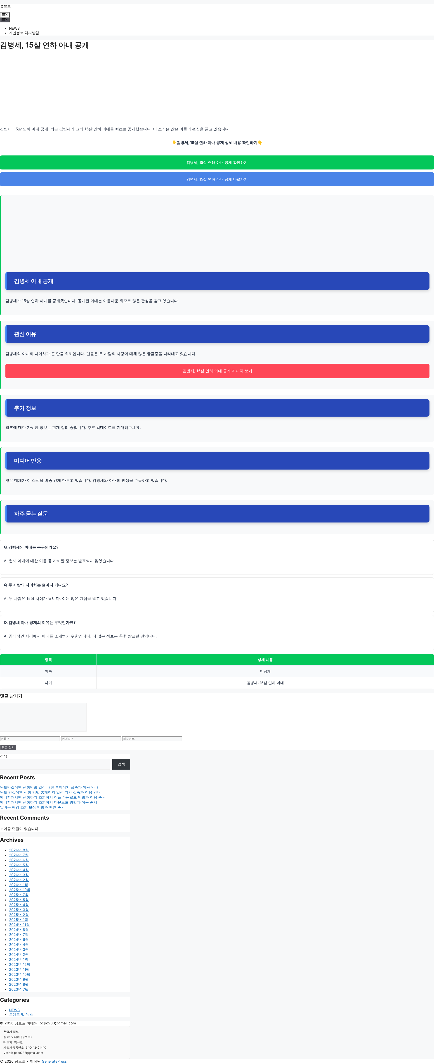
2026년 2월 (19, 880)
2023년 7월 (18, 989)
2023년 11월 (19, 969)
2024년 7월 (18, 934)
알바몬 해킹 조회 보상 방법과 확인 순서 (32, 807)
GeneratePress (54, 1061)
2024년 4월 (19, 944)
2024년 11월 (19, 924)
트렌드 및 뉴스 (21, 1014)
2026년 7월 (18, 855)
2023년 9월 (19, 979)
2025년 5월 (19, 899)
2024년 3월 (19, 949)
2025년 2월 (19, 914)
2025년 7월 (18, 894)
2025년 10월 (19, 889)
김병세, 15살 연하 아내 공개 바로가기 (217, 179)
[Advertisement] (135, 89)
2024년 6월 (19, 939)
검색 (3, 756)
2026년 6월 (19, 860)
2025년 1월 (18, 919)
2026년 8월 (19, 850)
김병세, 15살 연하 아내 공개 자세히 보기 (217, 371)
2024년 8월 (19, 929)
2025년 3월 (19, 909)
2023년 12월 (19, 964)
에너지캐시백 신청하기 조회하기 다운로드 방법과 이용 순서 (48, 802)
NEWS (14, 28)
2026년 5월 (19, 865)
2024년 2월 (19, 954)
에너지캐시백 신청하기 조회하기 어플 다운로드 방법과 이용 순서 (53, 797)
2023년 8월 (19, 984)
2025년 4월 (19, 904)
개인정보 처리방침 (24, 33)
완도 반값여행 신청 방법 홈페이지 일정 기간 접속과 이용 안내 (50, 792)
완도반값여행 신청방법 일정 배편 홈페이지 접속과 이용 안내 (49, 787)
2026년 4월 (19, 870)
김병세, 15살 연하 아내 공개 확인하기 (217, 162)
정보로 (5, 6)
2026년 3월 (19, 875)
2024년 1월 (18, 959)
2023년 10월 (19, 974)
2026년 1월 (18, 885)
